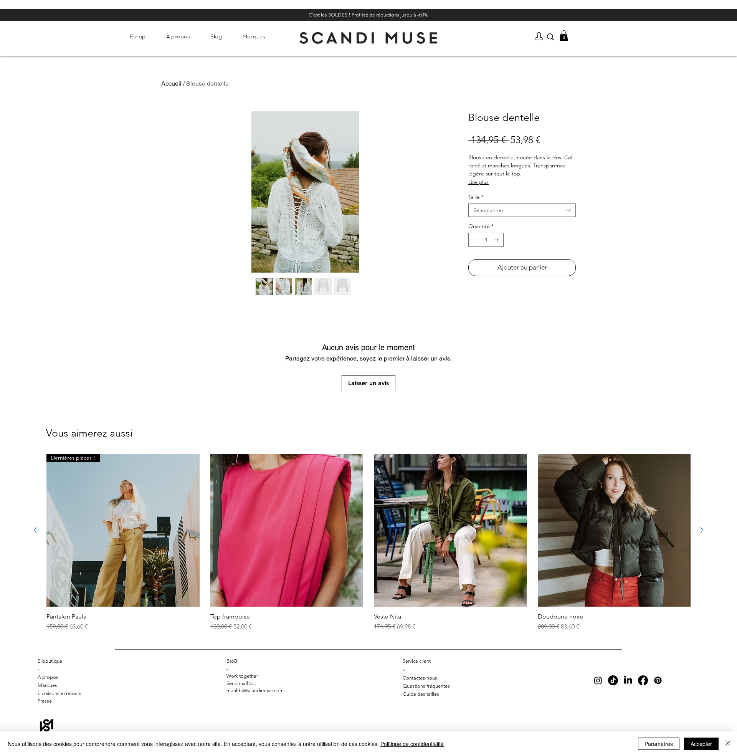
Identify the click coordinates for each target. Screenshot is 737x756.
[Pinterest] (658, 680)
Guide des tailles (421, 694)
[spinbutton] (486, 239)
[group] (368, 542)
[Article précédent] (35, 529)
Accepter (701, 744)
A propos (48, 677)
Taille (476, 197)
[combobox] (522, 210)
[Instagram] (598, 680)
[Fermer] (727, 744)
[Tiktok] (613, 680)
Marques (47, 685)
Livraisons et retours (59, 693)
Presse (45, 701)
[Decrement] (474, 239)
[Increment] (497, 239)
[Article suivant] (701, 529)
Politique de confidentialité (412, 744)
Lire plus (478, 182)
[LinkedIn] (628, 680)
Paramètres (658, 744)
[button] (138, 36)
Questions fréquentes (426, 686)
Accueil (171, 83)
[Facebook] (643, 680)
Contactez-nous (420, 678)
